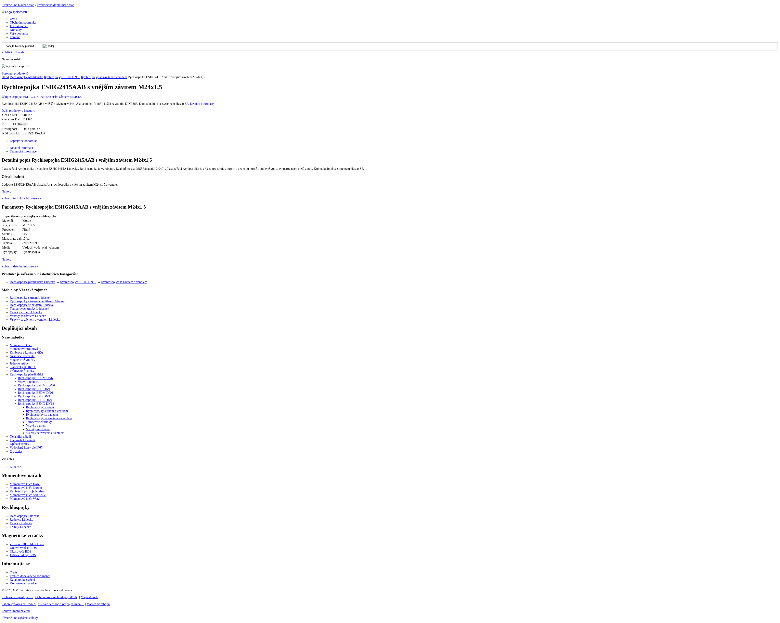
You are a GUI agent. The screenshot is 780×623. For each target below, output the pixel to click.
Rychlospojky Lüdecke (24, 516)
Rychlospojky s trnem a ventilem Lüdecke (37, 301)
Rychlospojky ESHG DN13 (62, 77)
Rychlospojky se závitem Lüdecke (32, 305)
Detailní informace (202, 103)
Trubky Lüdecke (20, 527)
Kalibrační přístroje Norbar (27, 491)
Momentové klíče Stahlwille (28, 495)
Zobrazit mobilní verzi (16, 611)
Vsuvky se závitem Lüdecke (28, 316)
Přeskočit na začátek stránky (20, 618)
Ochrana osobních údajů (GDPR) (56, 597)
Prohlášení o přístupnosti (17, 597)
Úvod (5, 77)
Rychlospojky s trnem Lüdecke (30, 297)
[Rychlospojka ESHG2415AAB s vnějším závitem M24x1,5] (42, 96)
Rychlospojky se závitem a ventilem (104, 77)
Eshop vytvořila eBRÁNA (19, 604)
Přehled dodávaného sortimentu (30, 576)
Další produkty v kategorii (18, 110)
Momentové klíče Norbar (26, 487)
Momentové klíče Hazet (25, 484)
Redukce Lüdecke (21, 519)
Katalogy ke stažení (22, 579)
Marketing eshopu (98, 604)
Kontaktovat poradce (23, 583)
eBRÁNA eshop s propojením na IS (61, 604)
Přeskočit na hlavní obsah (18, 5)
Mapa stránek (89, 597)
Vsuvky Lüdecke (21, 523)
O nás (13, 572)
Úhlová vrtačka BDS (23, 547)
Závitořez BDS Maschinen (27, 544)
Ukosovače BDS (20, 551)
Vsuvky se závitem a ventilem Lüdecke (35, 319)
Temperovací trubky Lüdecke (29, 308)
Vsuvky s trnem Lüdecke (26, 312)
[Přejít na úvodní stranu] (14, 12)
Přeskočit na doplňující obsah (55, 5)
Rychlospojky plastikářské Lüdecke (32, 282)
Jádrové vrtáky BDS (23, 555)
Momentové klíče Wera (25, 498)
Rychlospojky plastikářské (26, 77)
